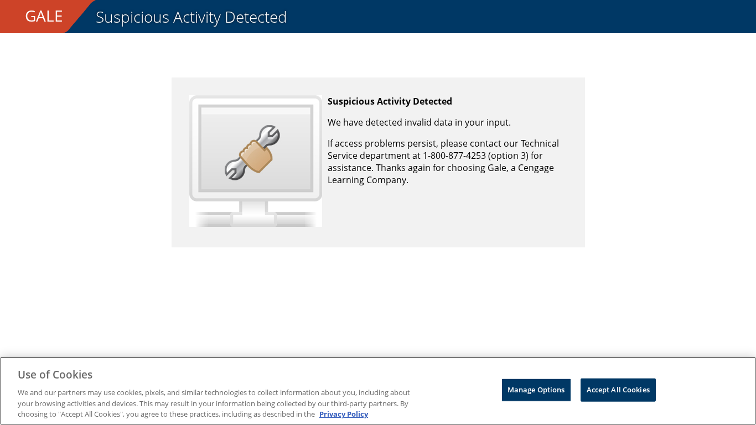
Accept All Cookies (618, 390)
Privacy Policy (343, 413)
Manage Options (536, 390)
